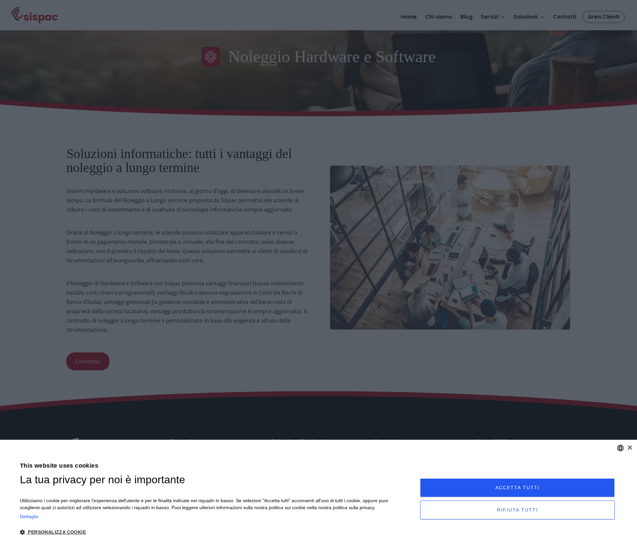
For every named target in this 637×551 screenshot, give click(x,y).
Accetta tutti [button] (517, 487)
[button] (214, 532)
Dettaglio (29, 516)
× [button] (629, 447)
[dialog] (318, 495)
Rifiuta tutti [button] (517, 509)
